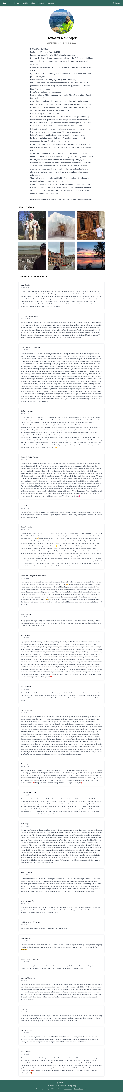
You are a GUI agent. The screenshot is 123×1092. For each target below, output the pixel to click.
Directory (17, 3)
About (33, 3)
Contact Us (50, 1086)
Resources (51, 3)
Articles (25, 3)
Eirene (6, 3)
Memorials (41, 3)
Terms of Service (60, 1086)
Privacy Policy (72, 1086)
